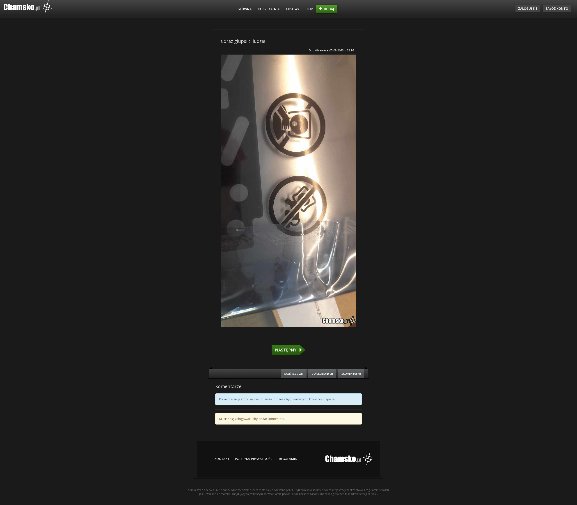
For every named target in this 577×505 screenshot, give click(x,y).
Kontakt (221, 459)
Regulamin (288, 459)
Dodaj (329, 9)
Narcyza (322, 50)
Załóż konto (556, 8)
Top (309, 9)
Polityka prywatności (254, 459)
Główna (245, 9)
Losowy (292, 9)
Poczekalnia (268, 9)
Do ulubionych (322, 373)
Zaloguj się (527, 8)
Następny (285, 350)
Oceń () (293, 373)
